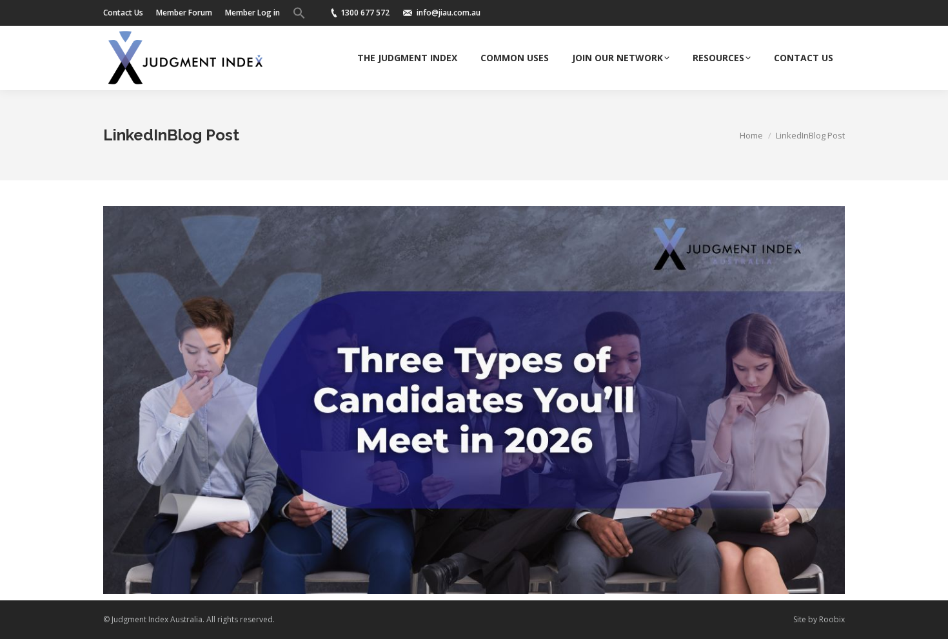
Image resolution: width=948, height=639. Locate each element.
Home (751, 135)
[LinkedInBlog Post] (474, 400)
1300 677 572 (365, 12)
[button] (299, 12)
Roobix (832, 619)
